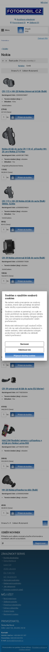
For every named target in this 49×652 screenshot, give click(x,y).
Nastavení (24, 344)
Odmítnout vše (24, 350)
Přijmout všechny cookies (24, 356)
